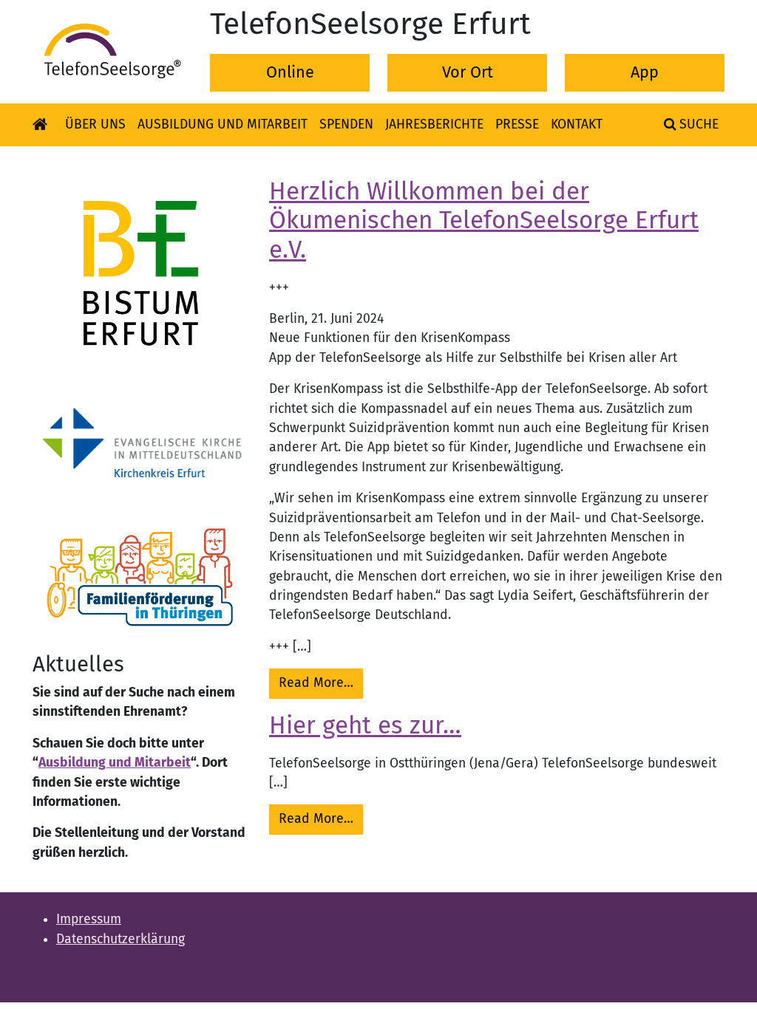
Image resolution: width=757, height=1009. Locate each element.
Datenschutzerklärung (120, 939)
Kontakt (576, 124)
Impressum (88, 919)
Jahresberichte (434, 124)
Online (290, 72)
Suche (697, 124)
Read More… (321, 682)
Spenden (346, 124)
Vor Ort (467, 72)
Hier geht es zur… (365, 725)
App (645, 72)
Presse (517, 124)
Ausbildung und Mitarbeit (223, 124)
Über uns (95, 124)
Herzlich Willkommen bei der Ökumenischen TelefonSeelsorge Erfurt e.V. (484, 221)
